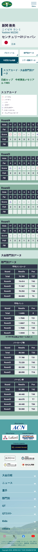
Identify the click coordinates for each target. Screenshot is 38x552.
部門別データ (29, 53)
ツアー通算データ (29, 60)
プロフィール (9, 53)
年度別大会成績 (9, 60)
